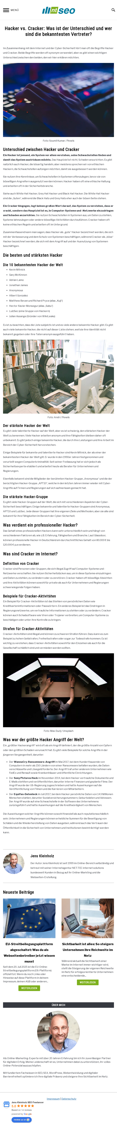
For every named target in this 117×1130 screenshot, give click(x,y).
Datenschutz (68, 1098)
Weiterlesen (29, 988)
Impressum (53, 1098)
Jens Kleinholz (42, 856)
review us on (20, 1119)
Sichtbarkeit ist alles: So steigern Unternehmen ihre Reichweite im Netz (87, 949)
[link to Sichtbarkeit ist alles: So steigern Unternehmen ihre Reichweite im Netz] (88, 918)
